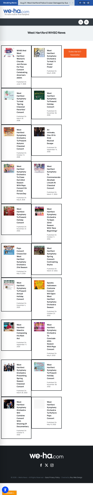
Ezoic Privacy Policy (52, 477)
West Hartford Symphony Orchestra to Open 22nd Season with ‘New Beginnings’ (52, 220)
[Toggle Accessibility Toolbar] (5, 489)
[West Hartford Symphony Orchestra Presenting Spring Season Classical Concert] (9, 364)
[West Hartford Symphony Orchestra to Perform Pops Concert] (39, 403)
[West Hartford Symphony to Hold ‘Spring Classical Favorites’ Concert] (9, 92)
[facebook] (80, 3)
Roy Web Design (76, 477)
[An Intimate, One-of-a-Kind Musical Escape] (39, 129)
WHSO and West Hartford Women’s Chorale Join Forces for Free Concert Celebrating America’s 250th (22, 64)
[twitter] (84, 3)
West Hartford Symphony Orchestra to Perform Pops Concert (52, 410)
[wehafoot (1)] (46, 453)
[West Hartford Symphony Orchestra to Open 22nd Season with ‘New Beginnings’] (39, 208)
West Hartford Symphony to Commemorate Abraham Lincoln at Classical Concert (53, 177)
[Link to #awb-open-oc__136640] (86, 22)
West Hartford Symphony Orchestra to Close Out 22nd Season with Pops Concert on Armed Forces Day (22, 180)
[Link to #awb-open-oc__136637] (80, 22)
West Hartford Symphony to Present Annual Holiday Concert (21, 290)
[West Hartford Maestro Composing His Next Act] (9, 324)
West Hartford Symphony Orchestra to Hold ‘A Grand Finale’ (51, 58)
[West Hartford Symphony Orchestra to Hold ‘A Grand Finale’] (39, 49)
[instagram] (88, 3)
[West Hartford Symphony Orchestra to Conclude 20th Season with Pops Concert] (39, 324)
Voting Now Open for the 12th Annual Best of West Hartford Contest (54, 3)
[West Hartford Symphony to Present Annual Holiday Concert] (9, 282)
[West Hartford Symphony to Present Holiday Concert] (39, 92)
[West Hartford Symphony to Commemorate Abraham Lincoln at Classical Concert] (39, 165)
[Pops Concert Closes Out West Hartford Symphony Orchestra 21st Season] (9, 247)
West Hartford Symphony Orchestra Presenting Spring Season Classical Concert (21, 375)
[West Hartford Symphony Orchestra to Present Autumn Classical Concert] (9, 129)
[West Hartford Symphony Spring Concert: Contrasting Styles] (39, 247)
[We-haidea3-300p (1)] (16, 9)
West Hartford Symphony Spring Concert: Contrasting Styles (52, 256)
